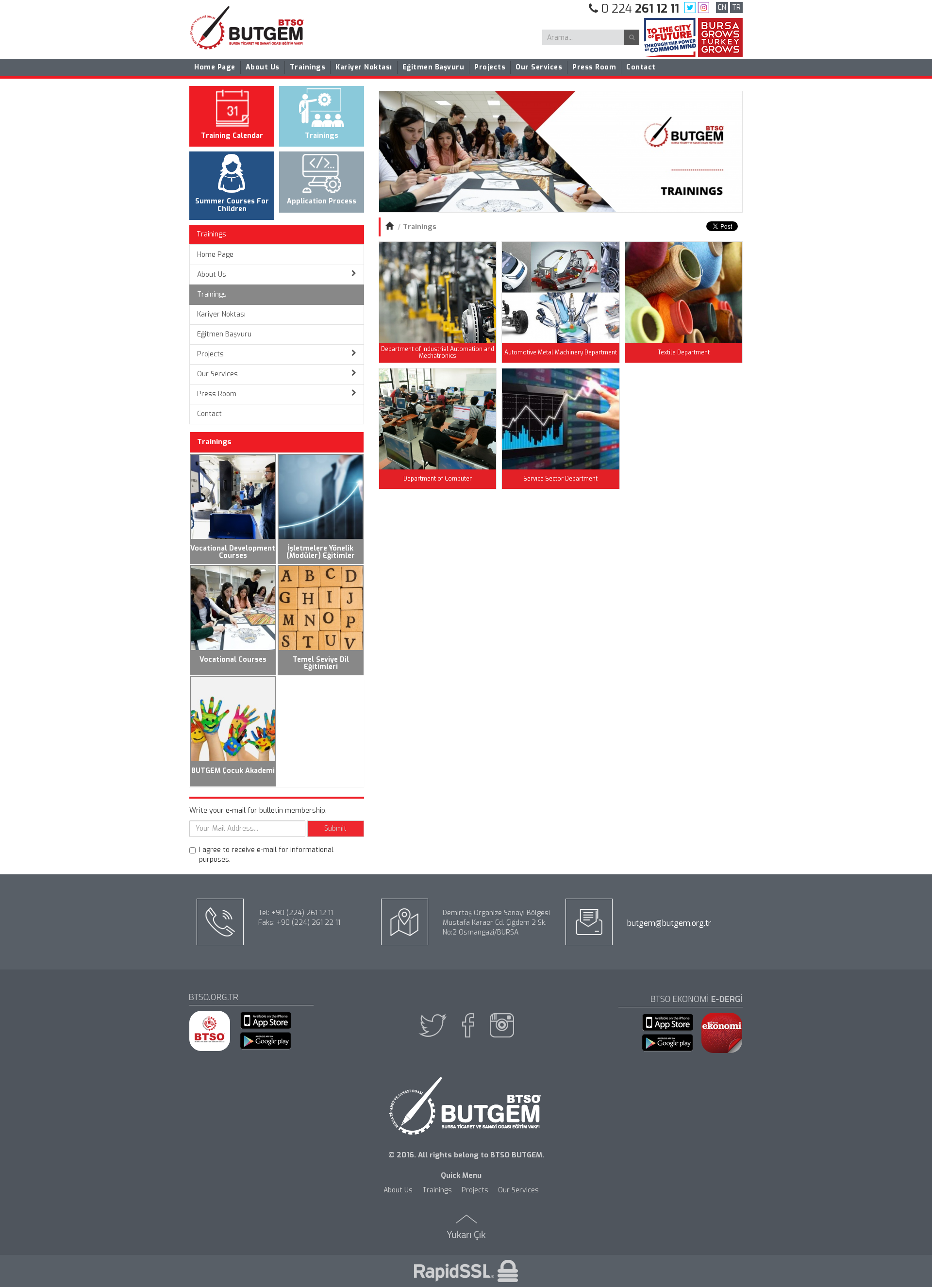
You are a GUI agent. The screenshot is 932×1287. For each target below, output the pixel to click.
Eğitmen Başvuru (433, 67)
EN (722, 7)
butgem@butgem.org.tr (669, 923)
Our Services (539, 67)
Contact (641, 67)
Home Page (214, 67)
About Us (263, 67)
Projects (489, 67)
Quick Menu (461, 1175)
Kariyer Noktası (363, 67)
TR (736, 7)
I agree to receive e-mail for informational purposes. (266, 854)
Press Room (594, 67)
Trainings (308, 67)
